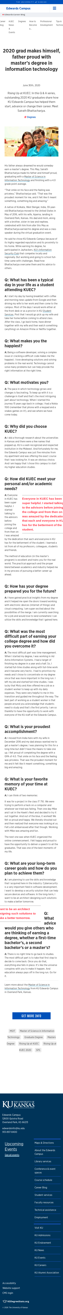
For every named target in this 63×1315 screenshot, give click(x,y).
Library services (43, 1161)
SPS (38, 1050)
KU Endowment (43, 1242)
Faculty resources (44, 1202)
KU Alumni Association (47, 1272)
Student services (43, 1195)
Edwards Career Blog (14, 14)
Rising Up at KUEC (29, 1043)
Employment (41, 1217)
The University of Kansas (18, 1307)
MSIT (12, 1031)
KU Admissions (42, 1235)
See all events (12, 1154)
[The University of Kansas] (18, 1107)
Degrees (22, 21)
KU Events (40, 1257)
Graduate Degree (33, 1037)
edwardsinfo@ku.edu (13, 1128)
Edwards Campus (18, 8)
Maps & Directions (44, 1142)
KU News (39, 1250)
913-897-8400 (9, 1132)
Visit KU (39, 1227)
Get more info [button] (31, 1016)
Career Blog (41, 1187)
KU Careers (40, 1265)
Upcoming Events (14, 1146)
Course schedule (43, 1180)
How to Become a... (33, 25)
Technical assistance (45, 1210)
